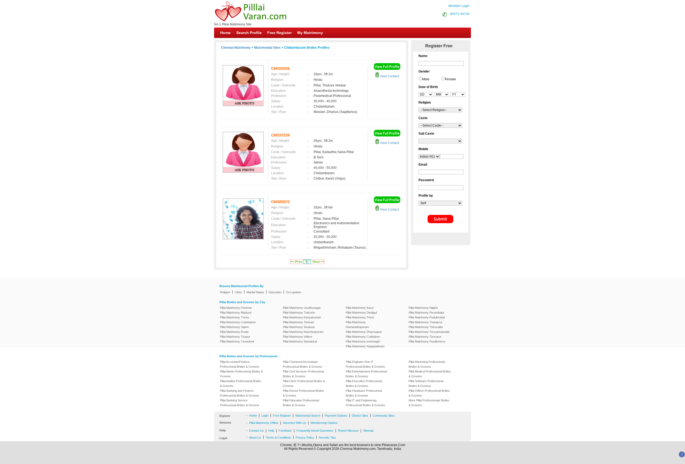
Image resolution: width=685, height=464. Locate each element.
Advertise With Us (294, 422)
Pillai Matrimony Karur (360, 307)
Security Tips (327, 437)
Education (275, 292)
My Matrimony (310, 33)
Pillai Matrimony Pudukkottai (427, 317)
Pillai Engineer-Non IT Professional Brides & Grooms (365, 364)
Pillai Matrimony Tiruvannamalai (429, 331)
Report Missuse (348, 430)
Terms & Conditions (278, 437)
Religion (225, 292)
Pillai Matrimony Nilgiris (423, 307)
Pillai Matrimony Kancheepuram (303, 331)
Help (271, 430)
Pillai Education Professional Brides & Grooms (301, 403)
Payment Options (336, 415)
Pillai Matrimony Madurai (235, 312)
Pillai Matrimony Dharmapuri (364, 331)
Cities (238, 292)
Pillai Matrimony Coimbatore (238, 322)
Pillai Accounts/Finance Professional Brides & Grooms (239, 364)
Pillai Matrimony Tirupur (235, 336)
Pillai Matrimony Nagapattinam (365, 346)
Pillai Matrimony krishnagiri (363, 341)
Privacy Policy (305, 437)
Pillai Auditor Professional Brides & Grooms (240, 383)
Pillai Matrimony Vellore (297, 336)
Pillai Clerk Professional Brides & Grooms (304, 383)
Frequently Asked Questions (314, 430)
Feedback (285, 430)
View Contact (389, 76)
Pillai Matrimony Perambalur (426, 312)
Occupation (293, 292)
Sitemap (368, 430)
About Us (255, 437)
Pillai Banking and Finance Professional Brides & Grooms (239, 393)
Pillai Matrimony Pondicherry (427, 341)
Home (225, 33)
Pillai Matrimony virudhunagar (302, 307)
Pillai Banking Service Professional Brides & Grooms (239, 403)
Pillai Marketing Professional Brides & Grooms (427, 364)
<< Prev (296, 262)
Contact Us (256, 430)
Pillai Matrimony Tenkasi (298, 322)
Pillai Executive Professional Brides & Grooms (364, 383)
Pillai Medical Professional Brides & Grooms (430, 374)
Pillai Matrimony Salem (234, 327)
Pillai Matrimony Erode (234, 331)
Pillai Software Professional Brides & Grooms (426, 383)
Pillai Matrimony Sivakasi (299, 327)
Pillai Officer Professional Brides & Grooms (429, 393)
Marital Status (255, 292)
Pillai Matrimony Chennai (236, 307)
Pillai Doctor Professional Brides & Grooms (303, 393)
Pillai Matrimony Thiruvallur (426, 327)
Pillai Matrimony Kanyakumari (302, 317)
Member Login (459, 6)
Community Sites (384, 415)
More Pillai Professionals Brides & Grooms (429, 403)
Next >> (318, 262)
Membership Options (324, 422)
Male (425, 79)
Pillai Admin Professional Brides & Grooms (241, 374)
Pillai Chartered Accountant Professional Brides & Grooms (302, 364)
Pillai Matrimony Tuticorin (299, 312)
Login (264, 415)
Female (450, 79)
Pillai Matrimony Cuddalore (363, 336)
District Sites (360, 415)
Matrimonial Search (307, 415)
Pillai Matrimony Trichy (234, 317)
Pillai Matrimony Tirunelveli (237, 341)
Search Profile (249, 33)
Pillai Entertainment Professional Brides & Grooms (366, 374)
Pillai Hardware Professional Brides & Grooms (364, 393)
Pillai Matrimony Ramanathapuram (357, 325)
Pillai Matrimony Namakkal (300, 341)
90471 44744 (460, 14)
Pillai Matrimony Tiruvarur (425, 336)
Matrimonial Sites (267, 48)
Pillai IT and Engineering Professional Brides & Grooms (365, 403)
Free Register (279, 33)
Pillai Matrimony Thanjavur (426, 322)
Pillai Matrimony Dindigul (361, 312)
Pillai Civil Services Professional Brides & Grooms (303, 374)
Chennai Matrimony (236, 48)
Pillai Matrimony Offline (263, 422)
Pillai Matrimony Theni (360, 317)
